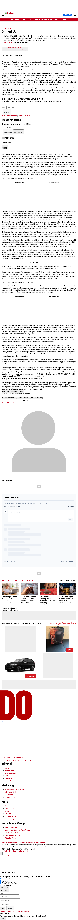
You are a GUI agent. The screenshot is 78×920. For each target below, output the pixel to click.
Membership (9, 819)
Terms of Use (10, 795)
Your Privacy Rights (37, 843)
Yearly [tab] (21, 391)
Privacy (27, 116)
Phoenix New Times (12, 835)
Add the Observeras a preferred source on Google (14, 49)
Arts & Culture (10, 773)
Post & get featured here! (63, 623)
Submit (10, 908)
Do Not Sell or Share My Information (15, 851)
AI (29, 843)
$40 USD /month (36, 398)
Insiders (5, 881)
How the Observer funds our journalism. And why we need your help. (39, 19)
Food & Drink (10, 771)
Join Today (5, 888)
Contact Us (9, 809)
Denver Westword (11, 827)
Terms (20, 116)
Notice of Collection (9, 116)
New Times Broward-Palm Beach (17, 830)
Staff (7, 811)
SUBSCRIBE (8, 133)
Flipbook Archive (11, 816)
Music (7, 776)
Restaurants (6, 28)
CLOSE (4, 148)
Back (2, 908)
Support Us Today (8, 403)
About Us (8, 806)
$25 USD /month (22, 398)
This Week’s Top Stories (10, 883)
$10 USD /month (8, 398)
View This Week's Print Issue (12, 757)
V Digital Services (11, 838)
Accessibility (23, 843)
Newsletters (9, 781)
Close (3, 918)
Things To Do (10, 778)
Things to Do (6, 879)
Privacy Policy (10, 797)
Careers (8, 814)
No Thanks (4, 890)
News (7, 768)
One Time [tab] (5, 391)
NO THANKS (18, 133)
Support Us (67, 14)
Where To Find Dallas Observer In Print (16, 761)
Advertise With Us (11, 792)
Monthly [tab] (14, 391)
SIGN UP (7, 113)
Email (4, 107)
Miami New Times (11, 833)
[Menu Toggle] (3, 14)
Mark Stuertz (9, 42)
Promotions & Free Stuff (14, 790)
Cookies (15, 843)
